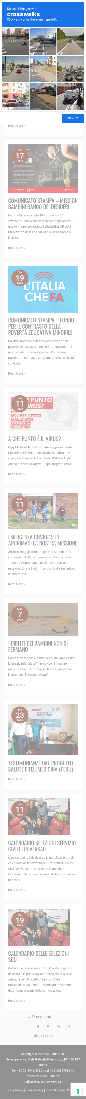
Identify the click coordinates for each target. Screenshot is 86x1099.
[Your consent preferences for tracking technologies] (78, 1091)
